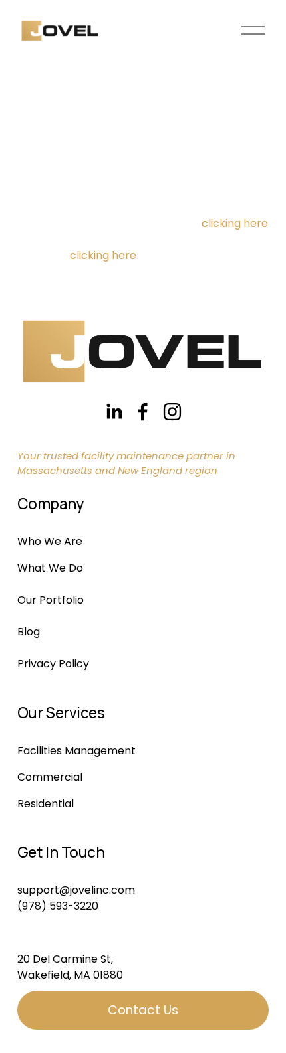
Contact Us (143, 1010)
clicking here (235, 223)
